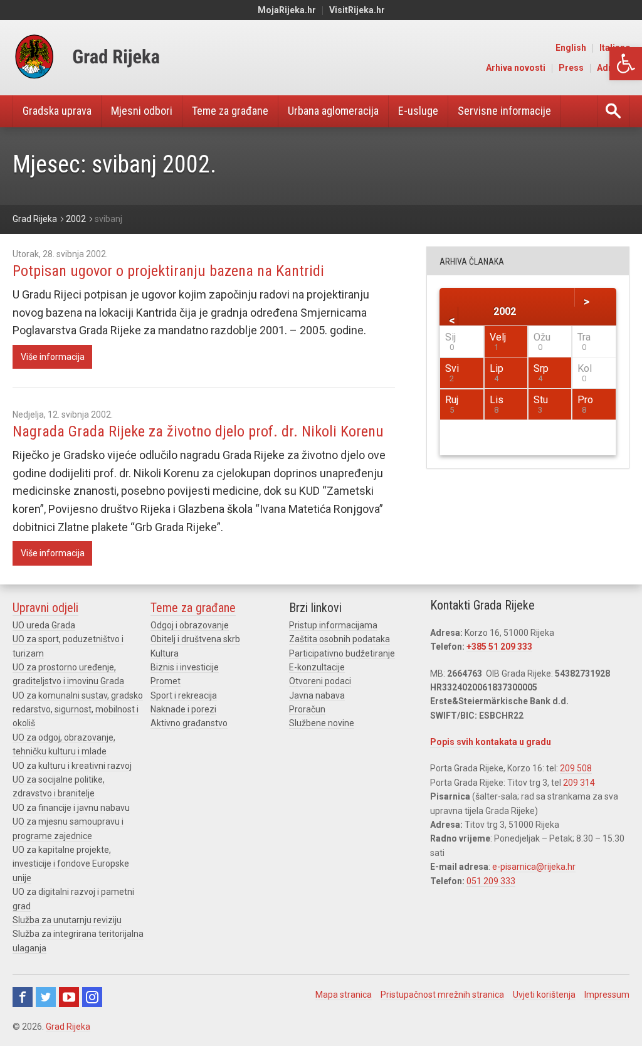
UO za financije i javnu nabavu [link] (71, 808)
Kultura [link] (164, 653)
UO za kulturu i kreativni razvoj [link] (72, 766)
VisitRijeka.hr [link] (357, 10)
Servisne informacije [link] (504, 110)
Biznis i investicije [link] (184, 667)
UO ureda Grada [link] (44, 625)
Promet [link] (165, 681)
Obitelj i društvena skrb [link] (195, 639)
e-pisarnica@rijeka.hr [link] (534, 867)
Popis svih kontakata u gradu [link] (490, 742)
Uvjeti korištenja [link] (544, 995)
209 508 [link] (576, 768)
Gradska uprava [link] (57, 110)
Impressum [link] (606, 995)
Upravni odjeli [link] (45, 607)
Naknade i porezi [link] (183, 709)
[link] (625, 63)
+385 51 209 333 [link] (499, 647)
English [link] (570, 48)
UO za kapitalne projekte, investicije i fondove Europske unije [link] (71, 864)
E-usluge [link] (418, 110)
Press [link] (571, 68)
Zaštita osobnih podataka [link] (339, 639)
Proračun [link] (307, 709)
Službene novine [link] (321, 723)
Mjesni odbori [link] (141, 110)
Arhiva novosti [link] (515, 68)
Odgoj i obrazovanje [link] (189, 625)
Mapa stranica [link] (343, 995)
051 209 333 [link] (490, 881)
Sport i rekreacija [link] (183, 695)
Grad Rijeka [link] (68, 1027)
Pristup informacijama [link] (333, 625)
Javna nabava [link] (317, 695)
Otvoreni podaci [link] (320, 681)
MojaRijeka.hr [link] (287, 10)
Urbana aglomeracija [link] (333, 110)
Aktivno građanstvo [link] (189, 723)
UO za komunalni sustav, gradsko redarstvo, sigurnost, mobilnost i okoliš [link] (78, 709)
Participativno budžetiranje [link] (342, 653)
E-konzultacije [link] (317, 667)
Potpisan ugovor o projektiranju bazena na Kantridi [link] (168, 271)
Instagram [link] (92, 997)
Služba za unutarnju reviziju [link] (67, 920)
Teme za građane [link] (230, 110)
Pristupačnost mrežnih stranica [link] (442, 995)
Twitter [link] (46, 997)
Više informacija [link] (53, 357)
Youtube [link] (69, 997)
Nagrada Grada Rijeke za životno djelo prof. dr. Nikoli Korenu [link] (198, 431)
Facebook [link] (23, 997)
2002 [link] (504, 310)
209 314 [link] (579, 783)
